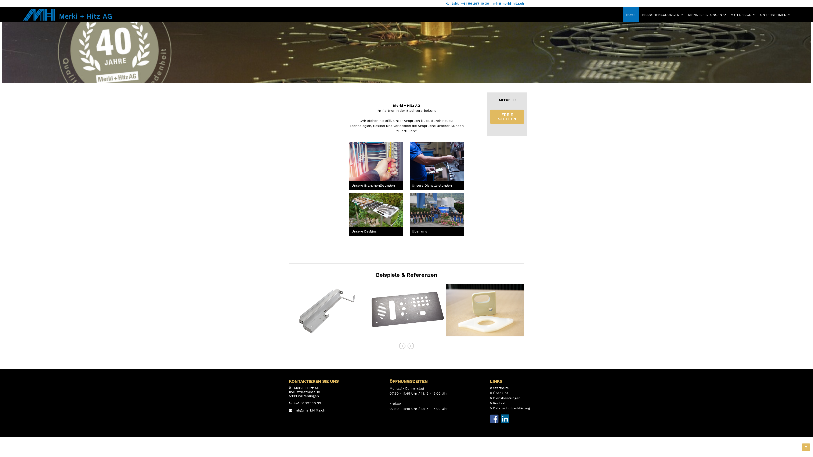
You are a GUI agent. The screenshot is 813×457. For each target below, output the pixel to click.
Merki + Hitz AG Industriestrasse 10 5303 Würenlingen (304, 392)
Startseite (501, 388)
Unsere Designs (364, 231)
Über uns (419, 231)
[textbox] (376, 185)
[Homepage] (66, 11)
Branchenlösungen (660, 15)
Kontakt (499, 403)
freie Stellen (507, 116)
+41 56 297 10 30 (307, 403)
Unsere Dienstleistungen (432, 185)
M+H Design (741, 15)
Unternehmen (773, 15)
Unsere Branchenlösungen (373, 185)
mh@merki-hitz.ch (310, 410)
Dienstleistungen (705, 15)
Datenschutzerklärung (511, 408)
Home (631, 15)
